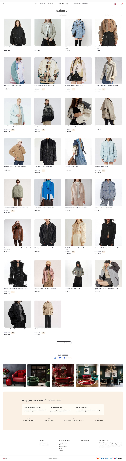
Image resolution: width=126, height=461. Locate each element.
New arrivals (76, 3)
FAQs (60, 448)
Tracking (61, 450)
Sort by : (107, 15)
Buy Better (63, 355)
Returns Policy (62, 444)
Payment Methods (63, 446)
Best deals (50, 3)
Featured (85, 3)
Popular (42, 3)
